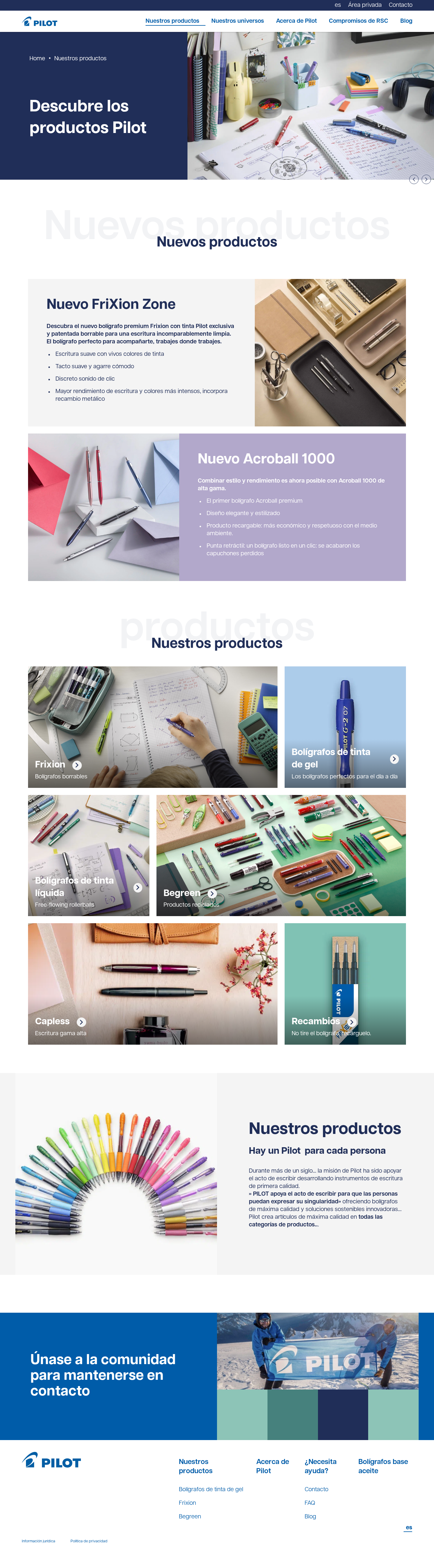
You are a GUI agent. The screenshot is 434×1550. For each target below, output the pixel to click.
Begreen (190, 1517)
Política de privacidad (89, 1541)
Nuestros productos (172, 21)
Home (37, 59)
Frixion (187, 1503)
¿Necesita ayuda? (321, 1467)
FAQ (310, 1503)
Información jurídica (38, 1541)
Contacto (316, 1490)
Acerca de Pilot (296, 21)
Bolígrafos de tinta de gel (211, 1490)
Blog (406, 21)
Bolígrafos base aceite (383, 1467)
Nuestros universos (237, 21)
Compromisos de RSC (358, 21)
